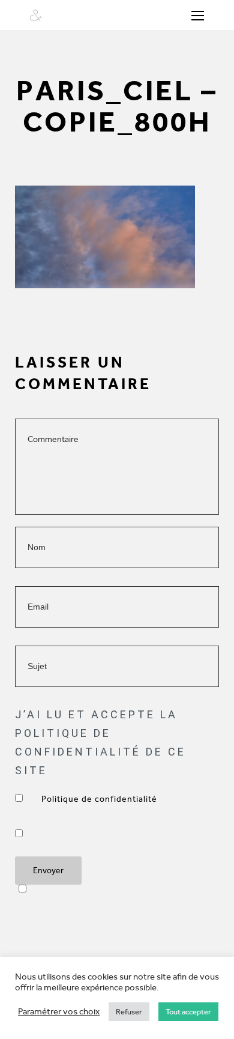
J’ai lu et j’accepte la (100, 799)
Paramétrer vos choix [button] (59, 1012)
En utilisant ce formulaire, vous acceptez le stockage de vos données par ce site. (48, 833)
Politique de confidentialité (100, 799)
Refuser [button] (129, 1011)
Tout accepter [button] (188, 1011)
